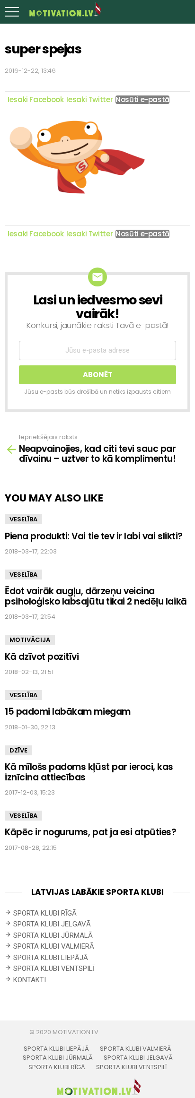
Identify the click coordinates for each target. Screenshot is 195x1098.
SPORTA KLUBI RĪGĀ (45, 913)
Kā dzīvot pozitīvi (42, 656)
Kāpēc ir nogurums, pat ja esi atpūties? (91, 832)
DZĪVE (18, 750)
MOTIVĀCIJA (29, 639)
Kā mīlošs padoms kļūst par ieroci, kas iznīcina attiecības (89, 772)
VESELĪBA (23, 519)
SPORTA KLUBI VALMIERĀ (53, 946)
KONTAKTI (29, 980)
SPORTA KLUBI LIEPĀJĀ (50, 957)
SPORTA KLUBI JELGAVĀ (52, 924)
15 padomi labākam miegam (68, 711)
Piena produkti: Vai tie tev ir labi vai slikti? (94, 536)
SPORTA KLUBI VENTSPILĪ (54, 968)
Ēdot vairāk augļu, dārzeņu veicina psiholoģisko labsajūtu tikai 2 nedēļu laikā (96, 596)
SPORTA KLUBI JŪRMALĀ (53, 935)
